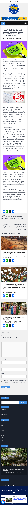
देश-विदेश (3, 428)
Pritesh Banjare (7, 38)
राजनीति (2, 433)
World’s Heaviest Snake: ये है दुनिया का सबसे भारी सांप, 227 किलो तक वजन (14, 470)
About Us (3, 409)
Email (3, 367)
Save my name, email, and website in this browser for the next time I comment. (15, 381)
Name (3, 360)
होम (2, 423)
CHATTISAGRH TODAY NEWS (9, 218)
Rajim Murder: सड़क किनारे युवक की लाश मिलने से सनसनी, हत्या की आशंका (14, 253)
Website (3, 374)
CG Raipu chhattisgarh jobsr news (14, 217)
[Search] (25, 23)
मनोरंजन (2, 435)
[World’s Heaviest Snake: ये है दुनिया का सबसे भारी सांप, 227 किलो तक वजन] (14, 457)
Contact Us (4, 412)
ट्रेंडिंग (2, 437)
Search (23, 402)
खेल (2, 440)
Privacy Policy (4, 414)
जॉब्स (10, 28)
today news (21, 218)
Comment (4, 341)
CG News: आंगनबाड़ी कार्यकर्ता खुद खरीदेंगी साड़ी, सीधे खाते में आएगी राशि (13, 318)
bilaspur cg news (11, 215)
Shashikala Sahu (8, 472)
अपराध (8, 28)
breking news (20, 215)
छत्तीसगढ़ (4, 28)
